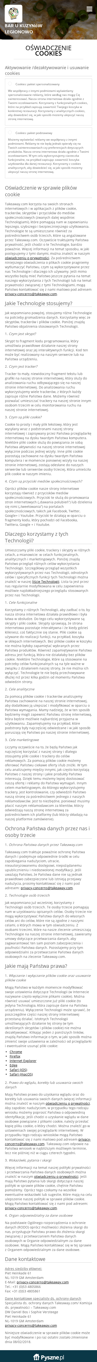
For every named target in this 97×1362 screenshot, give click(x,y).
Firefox (15, 1056)
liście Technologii (45, 581)
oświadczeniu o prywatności (27, 258)
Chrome (16, 1051)
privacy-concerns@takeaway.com (31, 294)
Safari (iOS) (18, 1069)
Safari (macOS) (21, 1074)
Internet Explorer (23, 1060)
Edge (13, 1065)
